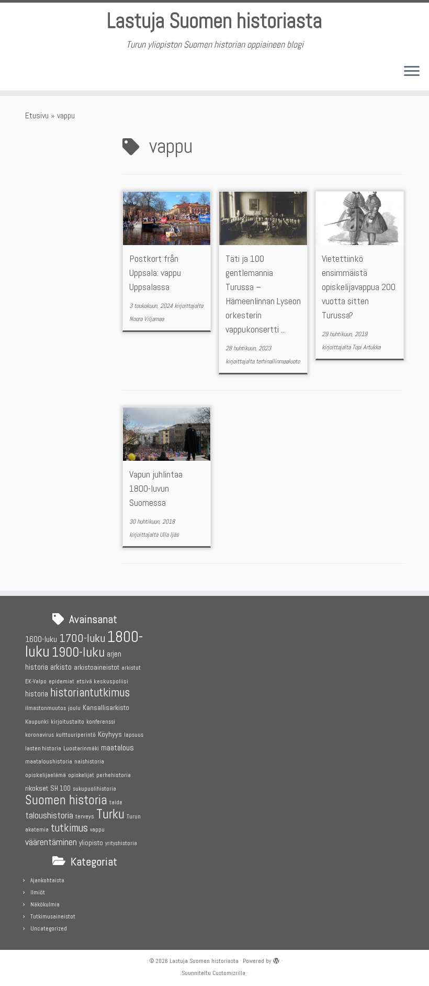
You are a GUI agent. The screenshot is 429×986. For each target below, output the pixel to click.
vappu (97, 829)
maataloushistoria (48, 761)
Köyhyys (110, 734)
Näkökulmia (45, 904)
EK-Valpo (36, 681)
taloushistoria (49, 815)
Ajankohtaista (47, 880)
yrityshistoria (121, 843)
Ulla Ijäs (169, 534)
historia (36, 694)
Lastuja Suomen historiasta (214, 21)
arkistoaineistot (96, 667)
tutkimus (69, 828)
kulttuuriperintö (76, 735)
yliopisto (91, 842)
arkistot (131, 667)
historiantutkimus (90, 692)
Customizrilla (228, 973)
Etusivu (37, 115)
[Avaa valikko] (412, 72)
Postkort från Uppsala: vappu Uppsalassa (155, 272)
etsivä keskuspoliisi (102, 681)
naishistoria (89, 761)
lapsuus (133, 735)
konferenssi (100, 721)
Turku (110, 814)
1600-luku (41, 639)
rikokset (36, 788)
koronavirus (39, 735)
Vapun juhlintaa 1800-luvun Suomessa (156, 488)
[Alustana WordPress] (276, 959)
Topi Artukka (366, 347)
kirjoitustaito (67, 721)
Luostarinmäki (81, 748)
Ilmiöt (37, 892)
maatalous (117, 747)
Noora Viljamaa (146, 319)
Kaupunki (37, 721)
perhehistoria (113, 775)
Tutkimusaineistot (52, 916)
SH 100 (60, 788)
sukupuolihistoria (94, 788)
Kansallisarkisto (106, 707)
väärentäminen (51, 842)
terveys (84, 816)
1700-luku (82, 638)
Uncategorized (48, 928)
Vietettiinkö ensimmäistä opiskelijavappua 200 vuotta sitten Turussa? (359, 286)
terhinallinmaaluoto (278, 361)
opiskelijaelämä (45, 775)
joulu (74, 708)
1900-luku (78, 652)
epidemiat (61, 681)
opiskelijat (81, 775)
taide (115, 802)
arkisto (61, 667)
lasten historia (43, 748)
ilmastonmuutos (45, 708)
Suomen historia (66, 800)
